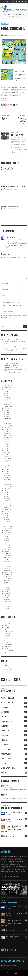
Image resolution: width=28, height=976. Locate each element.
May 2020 (6, 494)
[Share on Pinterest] (26, 35)
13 (26, 937)
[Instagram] (13, 1)
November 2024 (8, 403)
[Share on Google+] (23, 35)
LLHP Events (7, 643)
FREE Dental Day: (14, 372)
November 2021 (8, 460)
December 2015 (8, 595)
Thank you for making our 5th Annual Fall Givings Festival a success (13, 187)
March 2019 (7, 521)
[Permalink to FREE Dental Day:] (3, 836)
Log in (5, 665)
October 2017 (7, 553)
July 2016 (6, 582)
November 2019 (8, 506)
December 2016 (8, 572)
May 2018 (6, 540)
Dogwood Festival (14, 363)
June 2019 (6, 515)
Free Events (5, 24)
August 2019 (7, 511)
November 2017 (8, 551)
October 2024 (7, 404)
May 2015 (6, 609)
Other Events (7, 646)
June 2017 (6, 561)
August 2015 (7, 603)
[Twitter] (22, 1)
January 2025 (7, 401)
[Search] (3, 1)
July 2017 (6, 559)
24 (26, 819)
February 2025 (7, 399)
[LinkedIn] (16, 1)
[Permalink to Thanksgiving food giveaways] (14, 178)
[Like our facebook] (16, 679)
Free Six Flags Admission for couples (14, 813)
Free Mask (15, 367)
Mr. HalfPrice (6, 169)
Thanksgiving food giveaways (9, 168)
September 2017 (8, 555)
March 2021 (7, 475)
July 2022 (6, 445)
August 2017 (7, 557)
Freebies (6, 639)
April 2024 (6, 414)
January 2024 (7, 420)
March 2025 (7, 397)
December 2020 (8, 481)
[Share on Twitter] (20, 35)
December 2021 (8, 458)
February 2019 (7, 523)
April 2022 (6, 450)
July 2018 (6, 536)
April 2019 (6, 519)
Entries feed (7, 667)
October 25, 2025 (13, 189)
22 (26, 826)
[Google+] (10, 1)
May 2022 (6, 448)
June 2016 (6, 584)
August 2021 (7, 465)
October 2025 (7, 387)
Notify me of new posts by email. (10, 308)
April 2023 (6, 431)
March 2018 (7, 544)
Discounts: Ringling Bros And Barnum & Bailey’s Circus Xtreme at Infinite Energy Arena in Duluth (12, 828)
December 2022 (8, 435)
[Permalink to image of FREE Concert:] (14, 51)
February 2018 (7, 546)
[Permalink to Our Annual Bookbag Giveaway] (14, 217)
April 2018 (6, 542)
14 (26, 836)
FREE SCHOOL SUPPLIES (12, 937)
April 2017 (6, 565)
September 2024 (8, 406)
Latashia (6, 369)
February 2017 (7, 568)
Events (5, 629)
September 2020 (8, 486)
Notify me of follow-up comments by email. (13, 305)
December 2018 (8, 526)
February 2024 (7, 418)
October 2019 (7, 507)
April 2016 (6, 588)
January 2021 (7, 479)
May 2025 (6, 393)
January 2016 (7, 593)
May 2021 (6, 471)
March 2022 (7, 452)
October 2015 (7, 599)
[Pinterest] (19, 1)
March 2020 (7, 498)
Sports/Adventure (8, 650)
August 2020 (7, 488)
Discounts (6, 627)
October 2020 (7, 485)
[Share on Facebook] (18, 35)
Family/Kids (7, 633)
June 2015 (6, 607)
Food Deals (7, 635)
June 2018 (6, 538)
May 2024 (6, 412)
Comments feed (8, 669)
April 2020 (6, 496)
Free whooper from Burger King (18, 365)
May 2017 (6, 563)
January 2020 (7, 502)
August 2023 (7, 427)
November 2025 (8, 385)
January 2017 (7, 570)
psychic (6, 372)
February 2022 (7, 454)
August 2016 (7, 580)
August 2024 (7, 408)
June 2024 (6, 410)
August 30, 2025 (13, 208)
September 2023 (8, 425)
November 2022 (8, 437)
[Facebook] (7, 1)
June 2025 (6, 391)
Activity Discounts (8, 622)
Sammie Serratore (10, 237)
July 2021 (6, 467)
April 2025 (6, 395)
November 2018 (8, 528)
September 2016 (8, 578)
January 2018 (7, 548)
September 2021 (8, 464)
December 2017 (8, 549)
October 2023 (7, 424)
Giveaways (6, 641)
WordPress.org (7, 671)
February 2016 (7, 591)
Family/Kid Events (8, 631)
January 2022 (7, 456)
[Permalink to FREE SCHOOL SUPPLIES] (3, 937)
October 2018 (7, 530)
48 (26, 812)
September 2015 (8, 601)
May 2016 (6, 586)
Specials (6, 648)
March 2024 (7, 416)
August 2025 (7, 389)
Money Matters (8, 644)
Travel (5, 652)
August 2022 (7, 443)
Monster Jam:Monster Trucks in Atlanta (14, 820)
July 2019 (6, 513)
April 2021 (6, 473)
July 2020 (6, 490)
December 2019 (8, 504)
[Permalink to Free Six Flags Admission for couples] (3, 813)
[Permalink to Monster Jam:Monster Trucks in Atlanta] (3, 820)
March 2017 (7, 567)
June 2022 (6, 446)
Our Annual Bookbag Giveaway (10, 206)
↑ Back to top (14, 973)
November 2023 (8, 422)
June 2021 (6, 469)
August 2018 (7, 534)
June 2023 (6, 429)
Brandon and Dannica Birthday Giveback (14, 347)
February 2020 (7, 500)
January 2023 (7, 433)
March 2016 (7, 589)
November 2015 (8, 597)
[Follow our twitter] (3, 679)
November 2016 (8, 574)
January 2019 (7, 525)
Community (7, 625)
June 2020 (6, 492)
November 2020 (8, 483)
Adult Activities (7, 623)
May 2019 (6, 517)
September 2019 (8, 509)
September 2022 (8, 441)
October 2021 (7, 462)
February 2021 (7, 477)
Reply (19, 239)
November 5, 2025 (14, 169)
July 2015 (6, 605)
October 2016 (7, 576)
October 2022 (7, 439)
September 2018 (8, 532)
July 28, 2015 (13, 35)
